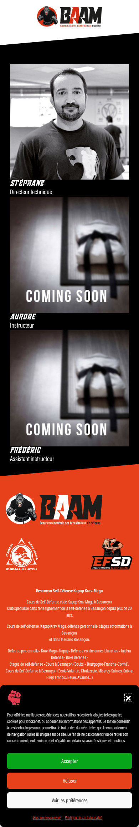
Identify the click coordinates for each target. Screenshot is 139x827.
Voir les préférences (70, 800)
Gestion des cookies (47, 817)
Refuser (70, 780)
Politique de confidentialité (83, 817)
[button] (128, 697)
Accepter (69, 761)
